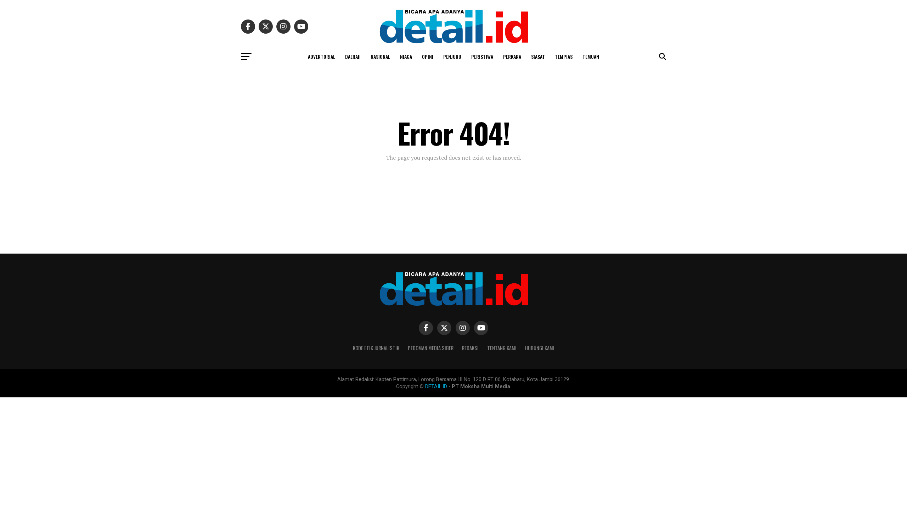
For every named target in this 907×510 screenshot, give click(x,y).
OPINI (427, 56)
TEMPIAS (564, 56)
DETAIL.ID (436, 387)
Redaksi (470, 348)
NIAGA (406, 56)
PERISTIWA (482, 56)
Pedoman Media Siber (431, 348)
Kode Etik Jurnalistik (376, 348)
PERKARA (512, 56)
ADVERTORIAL (321, 56)
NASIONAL (380, 56)
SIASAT (538, 56)
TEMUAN (590, 56)
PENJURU (452, 56)
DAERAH (353, 56)
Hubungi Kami (539, 348)
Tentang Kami (502, 348)
